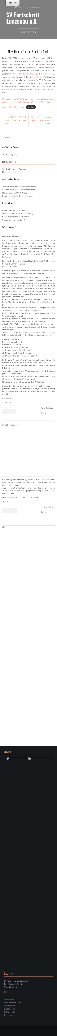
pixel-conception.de (12, 1002)
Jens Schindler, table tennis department (19, 186)
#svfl (4, 497)
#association (32, 497)
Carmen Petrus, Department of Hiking (18, 189)
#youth (23, 497)
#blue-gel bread (13, 497)
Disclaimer (9, 1015)
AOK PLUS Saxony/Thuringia (25, 74)
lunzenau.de (9, 999)
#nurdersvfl (37, 102)
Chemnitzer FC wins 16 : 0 (13, 220)
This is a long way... (10, 154)
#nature (22, 99)
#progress (27, 102)
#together (46, 102)
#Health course (34, 99)
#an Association (16, 102)
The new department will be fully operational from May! (42, 120)
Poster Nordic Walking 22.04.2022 (13, 107)
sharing (43, 413)
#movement (14, 99)
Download (31, 107)
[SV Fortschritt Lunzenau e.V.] (28, 7)
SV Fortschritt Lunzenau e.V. (22, 17)
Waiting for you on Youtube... (14, 169)
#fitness (5, 99)
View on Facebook (47, 408)
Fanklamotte (9, 1009)
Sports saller (9, 1005)
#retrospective (8, 236)
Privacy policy (10, 1012)
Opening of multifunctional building (17, 213)
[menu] (13, 3)
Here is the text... (9, 172)
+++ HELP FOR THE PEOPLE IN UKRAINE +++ (15, 120)
